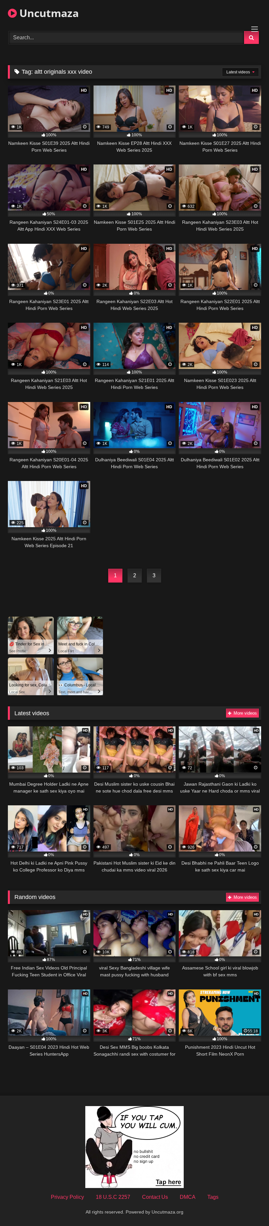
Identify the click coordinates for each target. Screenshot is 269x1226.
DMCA (188, 1197)
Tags (212, 1197)
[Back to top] (248, 1206)
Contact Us (155, 1197)
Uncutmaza (48, 13)
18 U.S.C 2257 (113, 1197)
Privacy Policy (67, 1197)
